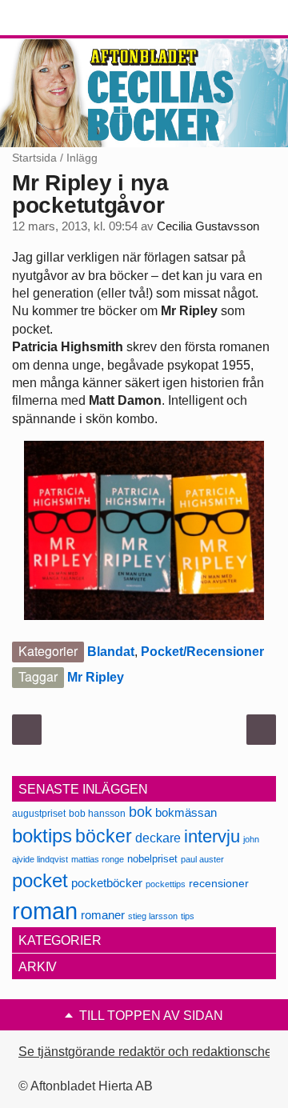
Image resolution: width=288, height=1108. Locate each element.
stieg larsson (153, 916)
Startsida (34, 157)
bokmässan (186, 812)
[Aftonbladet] (72, 18)
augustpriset (39, 813)
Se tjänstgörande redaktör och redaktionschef (146, 1051)
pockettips (166, 884)
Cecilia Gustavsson (208, 226)
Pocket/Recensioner (202, 651)
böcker (103, 836)
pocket (40, 880)
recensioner (219, 883)
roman (45, 911)
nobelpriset (152, 859)
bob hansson (97, 813)
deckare (158, 837)
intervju (212, 836)
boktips (42, 835)
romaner (103, 915)
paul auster (202, 859)
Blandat (110, 651)
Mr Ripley (95, 677)
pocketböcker (106, 883)
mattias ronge (97, 859)
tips (187, 916)
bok (140, 812)
